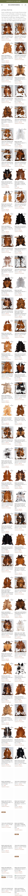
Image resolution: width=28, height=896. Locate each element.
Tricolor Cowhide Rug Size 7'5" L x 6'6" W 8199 (20, 718)
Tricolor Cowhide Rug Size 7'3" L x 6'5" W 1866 (7, 889)
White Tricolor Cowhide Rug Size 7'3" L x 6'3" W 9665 (20, 100)
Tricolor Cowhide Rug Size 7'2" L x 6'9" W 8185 (20, 782)
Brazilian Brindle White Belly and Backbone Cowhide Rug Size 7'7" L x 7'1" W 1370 (20, 313)
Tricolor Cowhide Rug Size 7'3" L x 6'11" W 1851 (7, 37)
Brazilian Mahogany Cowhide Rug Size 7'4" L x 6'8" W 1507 (20, 79)
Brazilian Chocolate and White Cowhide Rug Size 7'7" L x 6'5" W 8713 (6, 206)
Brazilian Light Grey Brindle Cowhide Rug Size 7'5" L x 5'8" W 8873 (20, 634)
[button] (2, 5)
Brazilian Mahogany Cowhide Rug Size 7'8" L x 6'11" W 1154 (7, 183)
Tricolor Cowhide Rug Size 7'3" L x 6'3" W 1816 (7, 824)
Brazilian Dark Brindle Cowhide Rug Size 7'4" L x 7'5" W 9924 (20, 613)
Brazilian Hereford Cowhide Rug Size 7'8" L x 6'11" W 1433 (7, 335)
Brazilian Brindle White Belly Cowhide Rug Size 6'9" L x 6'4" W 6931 (20, 890)
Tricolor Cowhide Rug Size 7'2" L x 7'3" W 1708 (20, 654)
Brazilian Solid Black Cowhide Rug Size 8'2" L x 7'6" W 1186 (20, 869)
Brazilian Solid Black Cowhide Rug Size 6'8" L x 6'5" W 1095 (20, 228)
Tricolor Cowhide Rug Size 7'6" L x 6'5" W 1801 (20, 334)
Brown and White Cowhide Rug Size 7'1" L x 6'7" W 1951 (20, 741)
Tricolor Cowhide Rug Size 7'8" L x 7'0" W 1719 (20, 461)
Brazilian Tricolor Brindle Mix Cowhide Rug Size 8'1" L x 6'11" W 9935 (20, 420)
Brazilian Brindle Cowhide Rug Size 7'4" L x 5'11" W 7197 (7, 783)
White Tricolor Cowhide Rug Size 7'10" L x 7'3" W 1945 (20, 677)
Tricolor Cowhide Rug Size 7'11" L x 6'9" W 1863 (20, 270)
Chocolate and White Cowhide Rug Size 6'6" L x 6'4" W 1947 (7, 741)
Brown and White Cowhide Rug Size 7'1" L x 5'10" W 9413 (7, 355)
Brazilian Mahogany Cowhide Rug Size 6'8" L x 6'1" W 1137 (7, 292)
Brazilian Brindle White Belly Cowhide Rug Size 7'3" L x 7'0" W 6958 (20, 184)
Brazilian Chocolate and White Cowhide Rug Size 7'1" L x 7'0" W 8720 (6, 528)
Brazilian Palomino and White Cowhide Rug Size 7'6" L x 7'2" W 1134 (6, 420)
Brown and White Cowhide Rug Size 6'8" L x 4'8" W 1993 (7, 677)
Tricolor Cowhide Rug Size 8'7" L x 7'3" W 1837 (7, 99)
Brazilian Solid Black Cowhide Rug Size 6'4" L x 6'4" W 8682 (7, 548)
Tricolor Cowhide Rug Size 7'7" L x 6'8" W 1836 (20, 163)
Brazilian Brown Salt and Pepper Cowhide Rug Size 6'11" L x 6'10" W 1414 (7, 271)
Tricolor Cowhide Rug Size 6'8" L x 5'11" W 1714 (7, 633)
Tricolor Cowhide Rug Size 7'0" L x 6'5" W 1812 (7, 142)
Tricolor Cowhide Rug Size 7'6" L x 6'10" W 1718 (7, 311)
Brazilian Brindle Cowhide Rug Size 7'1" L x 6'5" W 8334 (7, 613)
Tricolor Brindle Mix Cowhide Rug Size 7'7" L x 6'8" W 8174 (7, 762)
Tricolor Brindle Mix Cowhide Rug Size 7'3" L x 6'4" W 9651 (7, 698)
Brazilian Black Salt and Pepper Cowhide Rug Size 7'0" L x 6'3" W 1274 (6, 463)
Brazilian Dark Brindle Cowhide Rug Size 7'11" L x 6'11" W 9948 (20, 250)
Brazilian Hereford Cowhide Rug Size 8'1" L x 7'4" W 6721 (7, 869)
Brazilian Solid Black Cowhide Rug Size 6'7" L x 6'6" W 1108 (20, 355)
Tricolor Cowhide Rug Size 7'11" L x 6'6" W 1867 (7, 504)
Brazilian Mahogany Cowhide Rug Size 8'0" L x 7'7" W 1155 (20, 376)
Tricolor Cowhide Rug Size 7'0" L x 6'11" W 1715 (7, 568)
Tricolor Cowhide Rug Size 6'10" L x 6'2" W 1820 (20, 120)
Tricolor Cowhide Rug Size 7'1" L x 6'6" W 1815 (20, 56)
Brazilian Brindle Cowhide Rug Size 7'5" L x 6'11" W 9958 (20, 548)
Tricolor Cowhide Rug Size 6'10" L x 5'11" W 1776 (7, 163)
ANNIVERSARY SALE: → (14, 1)
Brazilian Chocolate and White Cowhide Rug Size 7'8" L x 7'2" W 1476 (6, 655)
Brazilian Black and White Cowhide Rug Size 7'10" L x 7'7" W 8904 (20, 762)
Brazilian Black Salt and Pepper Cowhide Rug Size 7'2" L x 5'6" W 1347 (6, 847)
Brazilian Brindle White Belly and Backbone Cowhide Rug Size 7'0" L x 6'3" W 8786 (7, 592)
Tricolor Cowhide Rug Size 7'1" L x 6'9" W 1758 (7, 440)
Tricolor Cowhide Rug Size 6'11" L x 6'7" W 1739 (20, 526)
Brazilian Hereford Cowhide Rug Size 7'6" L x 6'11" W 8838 (7, 484)
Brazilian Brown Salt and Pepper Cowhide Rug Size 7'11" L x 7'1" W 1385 (20, 506)
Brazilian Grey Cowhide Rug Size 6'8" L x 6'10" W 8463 (20, 292)
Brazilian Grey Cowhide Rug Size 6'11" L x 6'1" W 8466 (21, 143)
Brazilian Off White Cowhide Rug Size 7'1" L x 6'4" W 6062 (7, 802)
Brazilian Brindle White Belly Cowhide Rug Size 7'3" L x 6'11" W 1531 (7, 397)
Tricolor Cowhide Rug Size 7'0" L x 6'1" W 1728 (20, 205)
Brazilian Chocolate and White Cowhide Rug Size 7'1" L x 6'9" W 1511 (20, 569)
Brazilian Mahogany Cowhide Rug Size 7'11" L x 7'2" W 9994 (20, 441)
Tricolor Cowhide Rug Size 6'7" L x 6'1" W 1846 (20, 37)
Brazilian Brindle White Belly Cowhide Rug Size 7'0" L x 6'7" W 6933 (20, 825)
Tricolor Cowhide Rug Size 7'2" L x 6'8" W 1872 (7, 78)
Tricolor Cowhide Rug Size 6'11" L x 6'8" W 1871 (20, 396)
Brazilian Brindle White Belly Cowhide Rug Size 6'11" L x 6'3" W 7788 (7, 228)
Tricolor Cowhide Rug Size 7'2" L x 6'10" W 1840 (20, 846)
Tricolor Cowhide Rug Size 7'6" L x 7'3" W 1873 (7, 375)
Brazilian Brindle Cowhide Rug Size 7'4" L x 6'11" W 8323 (20, 698)
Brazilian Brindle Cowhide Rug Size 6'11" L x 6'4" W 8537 (21, 484)
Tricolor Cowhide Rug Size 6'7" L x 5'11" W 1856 (7, 249)
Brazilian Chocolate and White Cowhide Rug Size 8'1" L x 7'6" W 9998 (20, 803)
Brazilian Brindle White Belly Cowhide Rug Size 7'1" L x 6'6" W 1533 (6, 121)
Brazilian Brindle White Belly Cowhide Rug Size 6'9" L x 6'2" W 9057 (7, 57)
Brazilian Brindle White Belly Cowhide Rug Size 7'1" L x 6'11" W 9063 (7, 719)
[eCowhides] (14, 4)
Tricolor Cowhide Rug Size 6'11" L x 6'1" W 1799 (20, 590)
